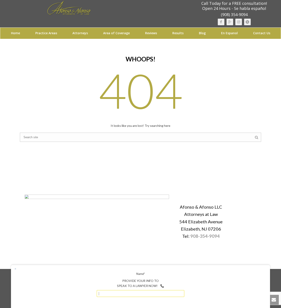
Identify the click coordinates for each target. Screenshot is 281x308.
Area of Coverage (116, 33)
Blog (202, 33)
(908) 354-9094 (234, 14)
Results (178, 33)
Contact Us (261, 33)
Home (15, 33)
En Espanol (229, 33)
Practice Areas (46, 33)
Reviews (151, 33)
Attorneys (80, 33)
